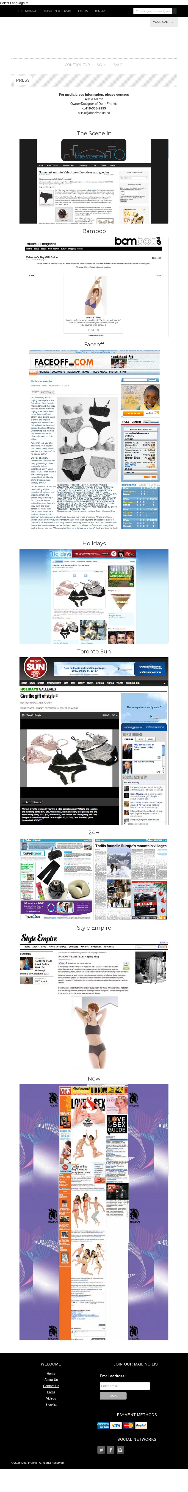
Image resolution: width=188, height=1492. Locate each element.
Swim (102, 65)
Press (51, 1392)
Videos (51, 1398)
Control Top (77, 65)
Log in (83, 11)
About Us (51, 1379)
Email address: (113, 1375)
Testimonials (28, 11)
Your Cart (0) (163, 21)
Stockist (51, 1404)
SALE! (118, 65)
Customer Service (58, 11)
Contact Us (51, 1385)
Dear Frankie (94, 40)
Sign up (99, 11)
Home (51, 1373)
